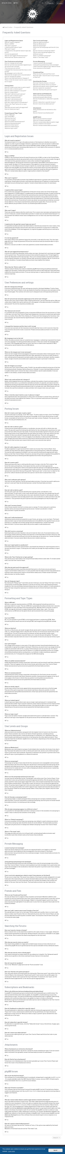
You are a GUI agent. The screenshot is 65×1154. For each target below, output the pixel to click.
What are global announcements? (15, 121)
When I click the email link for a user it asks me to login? (18, 80)
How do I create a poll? (11, 92)
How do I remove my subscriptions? (43, 104)
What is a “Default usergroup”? (42, 55)
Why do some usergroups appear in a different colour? (44, 53)
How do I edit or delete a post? (13, 89)
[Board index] (32, 14)
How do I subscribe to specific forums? (44, 102)
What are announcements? (13, 123)
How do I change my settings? (13, 63)
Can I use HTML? (10, 116)
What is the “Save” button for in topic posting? (16, 105)
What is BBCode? (10, 115)
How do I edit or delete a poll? (13, 95)
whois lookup (20, 1105)
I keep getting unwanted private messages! (46, 65)
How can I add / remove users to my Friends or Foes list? (46, 76)
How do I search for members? (42, 88)
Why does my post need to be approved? (16, 107)
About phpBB (22, 1080)
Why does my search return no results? (44, 84)
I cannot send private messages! (42, 63)
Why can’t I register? (11, 45)
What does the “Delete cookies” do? (15, 57)
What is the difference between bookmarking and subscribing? (42, 96)
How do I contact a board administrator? (45, 125)
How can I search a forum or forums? (44, 83)
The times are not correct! (12, 68)
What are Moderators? (39, 44)
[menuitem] (15, 2)
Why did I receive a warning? (13, 101)
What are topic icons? (11, 128)
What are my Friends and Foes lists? (44, 74)
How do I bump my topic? (12, 109)
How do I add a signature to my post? (15, 90)
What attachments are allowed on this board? (44, 110)
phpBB (26, 345)
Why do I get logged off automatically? (16, 55)
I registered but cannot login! (13, 47)
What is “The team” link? (40, 57)
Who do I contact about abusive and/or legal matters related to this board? (46, 123)
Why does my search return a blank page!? (45, 86)
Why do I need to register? (12, 42)
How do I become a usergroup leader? (44, 50)
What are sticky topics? (12, 125)
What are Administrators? (41, 42)
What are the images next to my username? (18, 75)
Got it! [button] (55, 1150)
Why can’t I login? (10, 49)
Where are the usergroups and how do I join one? (46, 48)
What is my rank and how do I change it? (17, 78)
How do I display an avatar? (13, 76)
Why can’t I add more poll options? (15, 94)
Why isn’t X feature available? (42, 120)
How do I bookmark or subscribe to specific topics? (45, 99)
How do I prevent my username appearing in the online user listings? (18, 65)
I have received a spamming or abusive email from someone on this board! (46, 67)
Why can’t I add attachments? (13, 99)
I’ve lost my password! (11, 54)
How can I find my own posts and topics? (45, 90)
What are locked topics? (12, 126)
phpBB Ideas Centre (31, 1091)
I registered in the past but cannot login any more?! (18, 51)
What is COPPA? (9, 44)
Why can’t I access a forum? (13, 97)
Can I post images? (10, 120)
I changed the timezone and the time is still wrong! (18, 70)
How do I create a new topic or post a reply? (17, 87)
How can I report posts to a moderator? (16, 102)
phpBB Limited (55, 1077)
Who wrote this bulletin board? (42, 119)
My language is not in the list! (13, 73)
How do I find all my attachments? (43, 113)
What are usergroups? (39, 45)
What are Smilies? (10, 118)
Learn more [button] (11, 1151)
